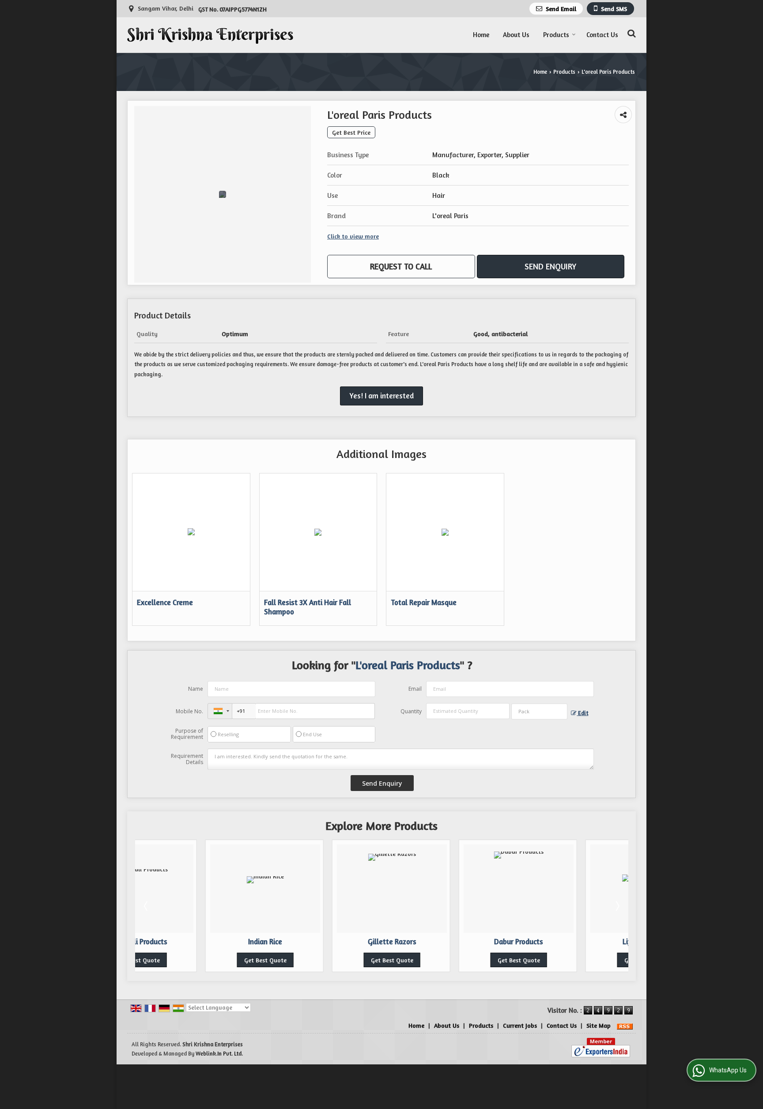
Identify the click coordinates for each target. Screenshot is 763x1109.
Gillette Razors (322, 941)
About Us (516, 34)
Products (556, 34)
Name (195, 689)
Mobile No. (189, 711)
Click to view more (353, 236)
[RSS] (625, 1025)
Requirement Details (187, 759)
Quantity (411, 711)
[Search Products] (630, 33)
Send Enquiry (550, 266)
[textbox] (539, 711)
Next (617, 906)
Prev (147, 906)
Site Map (598, 1025)
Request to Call (401, 266)
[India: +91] (220, 711)
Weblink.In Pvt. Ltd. (219, 1053)
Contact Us (602, 34)
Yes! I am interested (381, 395)
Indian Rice (195, 941)
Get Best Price (351, 132)
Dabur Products (448, 941)
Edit (582, 713)
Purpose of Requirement (187, 734)
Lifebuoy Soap (575, 941)
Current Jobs (520, 1025)
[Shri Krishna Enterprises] (210, 35)
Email (415, 689)
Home (481, 34)
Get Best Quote (195, 960)
